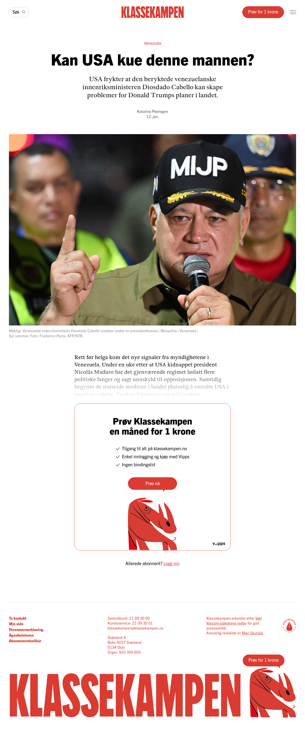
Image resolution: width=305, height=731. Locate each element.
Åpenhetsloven (21, 635)
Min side (16, 623)
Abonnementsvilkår (25, 640)
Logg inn (171, 563)
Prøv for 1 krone (263, 11)
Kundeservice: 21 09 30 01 (130, 623)
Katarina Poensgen (152, 111)
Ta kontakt (17, 618)
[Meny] (293, 12)
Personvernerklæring (26, 629)
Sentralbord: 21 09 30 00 (129, 618)
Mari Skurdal (252, 632)
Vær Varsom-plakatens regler (234, 620)
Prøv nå (152, 483)
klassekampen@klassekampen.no (135, 627)
